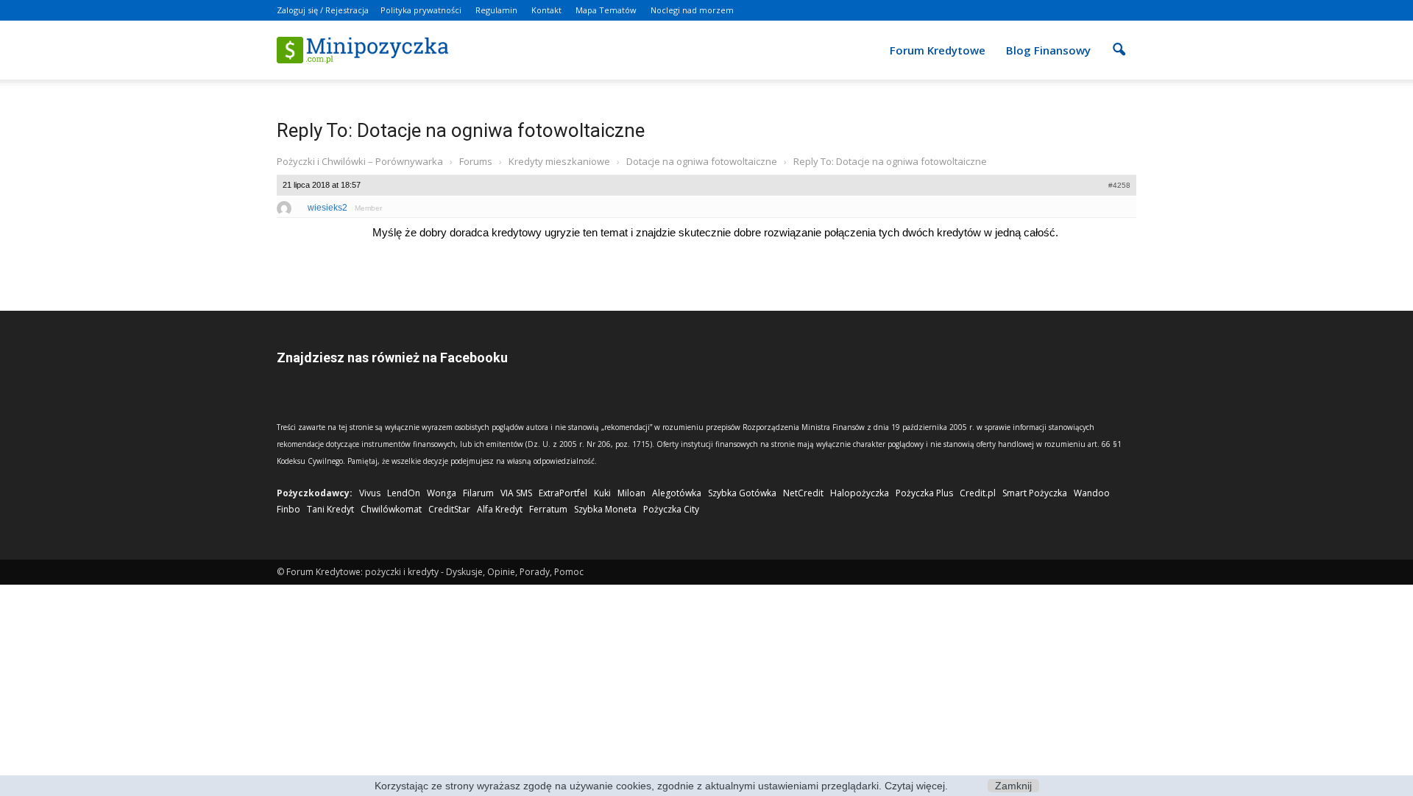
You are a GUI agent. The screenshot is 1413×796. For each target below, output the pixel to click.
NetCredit (803, 493)
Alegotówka (676, 493)
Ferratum (548, 509)
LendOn (403, 493)
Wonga (441, 493)
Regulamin (496, 9)
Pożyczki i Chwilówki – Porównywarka (360, 161)
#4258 (1119, 185)
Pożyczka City (671, 509)
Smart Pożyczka (1034, 493)
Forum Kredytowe (937, 50)
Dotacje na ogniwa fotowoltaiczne (701, 161)
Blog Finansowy (1048, 50)
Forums (475, 161)
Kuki (602, 493)
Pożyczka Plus (924, 493)
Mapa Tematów (606, 9)
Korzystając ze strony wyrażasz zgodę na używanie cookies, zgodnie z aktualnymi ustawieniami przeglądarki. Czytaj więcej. (661, 786)
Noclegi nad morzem (692, 9)
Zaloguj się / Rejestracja (323, 9)
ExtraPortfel (563, 493)
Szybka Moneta (605, 509)
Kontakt (546, 9)
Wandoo (1092, 493)
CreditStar (449, 509)
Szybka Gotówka (742, 493)
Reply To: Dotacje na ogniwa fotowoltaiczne (461, 130)
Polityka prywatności (420, 9)
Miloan (631, 493)
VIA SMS (516, 493)
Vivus (369, 493)
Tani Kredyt (330, 509)
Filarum (478, 493)
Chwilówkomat (391, 509)
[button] (1118, 40)
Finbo (288, 509)
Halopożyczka (859, 493)
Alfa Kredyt (500, 509)
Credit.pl (978, 493)
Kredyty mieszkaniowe (559, 161)
